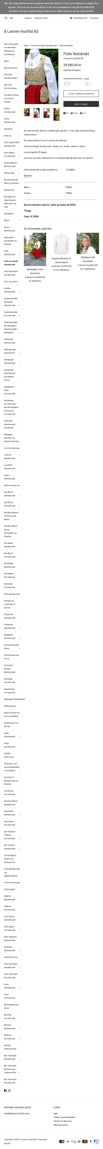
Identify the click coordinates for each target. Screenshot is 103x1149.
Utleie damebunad (9, 120)
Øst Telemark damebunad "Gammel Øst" (12, 1069)
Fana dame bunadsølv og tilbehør (10, 240)
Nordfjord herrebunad (12, 504)
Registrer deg (41, 18)
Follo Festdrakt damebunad (11, 263)
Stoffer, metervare (9, 755)
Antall (86, 79)
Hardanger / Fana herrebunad (9, 390)
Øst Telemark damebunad (12, 1057)
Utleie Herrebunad (9, 110)
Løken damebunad (9, 477)
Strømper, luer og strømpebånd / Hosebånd (12, 767)
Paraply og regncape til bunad (9, 604)
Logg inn (28, 18)
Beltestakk (12, 173)
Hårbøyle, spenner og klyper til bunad (11, 437)
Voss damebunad (12, 986)
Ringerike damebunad (9, 616)
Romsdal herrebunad (9, 680)
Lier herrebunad (11, 448)
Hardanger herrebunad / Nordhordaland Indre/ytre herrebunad (11, 407)
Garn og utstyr (10, 281)
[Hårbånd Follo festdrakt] (88, 243)
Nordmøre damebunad (9, 565)
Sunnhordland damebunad (10, 803)
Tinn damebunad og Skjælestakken (12, 872)
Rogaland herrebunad (12, 636)
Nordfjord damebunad (12, 494)
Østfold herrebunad (12, 1037)
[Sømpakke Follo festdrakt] (35, 249)
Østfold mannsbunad (10, 1047)
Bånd (12, 220)
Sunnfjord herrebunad (9, 792)
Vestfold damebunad (12, 948)
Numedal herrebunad (9, 585)
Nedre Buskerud (11, 485)
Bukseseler (9, 190)
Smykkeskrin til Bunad (11, 725)
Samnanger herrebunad (9, 691)
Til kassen (94, 18)
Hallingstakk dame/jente (12, 351)
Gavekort (8, 128)
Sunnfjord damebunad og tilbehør (11, 780)
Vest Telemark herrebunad (10, 976)
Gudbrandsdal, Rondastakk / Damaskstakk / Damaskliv (12, 327)
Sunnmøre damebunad (12, 813)
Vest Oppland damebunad (10, 938)
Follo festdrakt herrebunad (11, 273)
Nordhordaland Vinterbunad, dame (11, 515)
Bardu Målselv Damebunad (10, 164)
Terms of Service (63, 1120)
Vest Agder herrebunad (12, 928)
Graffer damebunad (12, 290)
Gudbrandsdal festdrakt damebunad (12, 301)
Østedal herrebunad (9, 1016)
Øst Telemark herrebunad (10, 1081)
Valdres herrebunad (9, 908)
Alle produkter (11, 67)
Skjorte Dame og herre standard (11, 714)
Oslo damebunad (12, 594)
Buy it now (81, 104)
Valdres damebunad (9, 898)
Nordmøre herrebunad (9, 575)
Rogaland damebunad (12, 626)
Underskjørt (9, 889)
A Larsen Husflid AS (21, 31)
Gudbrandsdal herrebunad (12, 314)
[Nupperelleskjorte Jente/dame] (61, 244)
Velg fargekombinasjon (73, 78)
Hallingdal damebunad (9, 341)
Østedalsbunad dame (11, 1006)
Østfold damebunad (12, 1027)
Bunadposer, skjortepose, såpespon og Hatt (10, 201)
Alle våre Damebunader (10, 76)
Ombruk (12, 135)
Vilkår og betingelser (65, 1117)
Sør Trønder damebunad (12, 847)
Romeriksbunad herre (11, 657)
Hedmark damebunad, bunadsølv (10, 424)
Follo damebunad (12, 253)
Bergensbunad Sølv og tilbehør (12, 181)
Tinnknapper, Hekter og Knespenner (10, 858)
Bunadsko (8, 213)
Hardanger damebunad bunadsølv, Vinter (9, 374)
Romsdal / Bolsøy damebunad (9, 668)
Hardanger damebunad (12, 361)
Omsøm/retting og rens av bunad (11, 98)
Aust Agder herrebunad (12, 154)
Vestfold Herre (11, 957)
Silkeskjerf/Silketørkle (12, 699)
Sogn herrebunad (9, 745)
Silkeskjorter (10, 706)
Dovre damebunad (9, 229)
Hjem (6, 61)
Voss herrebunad (9, 996)
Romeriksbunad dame (12, 647)
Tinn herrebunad (12, 882)
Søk (56, 1113)
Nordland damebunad (9, 545)
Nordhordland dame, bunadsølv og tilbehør (10, 531)
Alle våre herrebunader (10, 86)
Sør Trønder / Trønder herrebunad (12, 835)
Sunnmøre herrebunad (9, 823)
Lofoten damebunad (9, 456)
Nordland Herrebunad (9, 555)
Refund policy (61, 1124)
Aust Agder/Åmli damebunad (12, 144)
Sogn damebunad (12, 735)
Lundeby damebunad (9, 467)
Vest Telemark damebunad (12, 965)
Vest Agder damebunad (9, 918)
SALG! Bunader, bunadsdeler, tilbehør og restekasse (12, 49)
